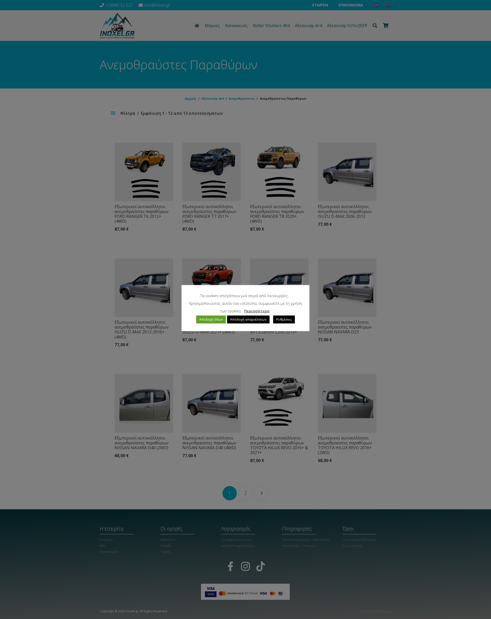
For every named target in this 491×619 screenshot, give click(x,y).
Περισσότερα (257, 310)
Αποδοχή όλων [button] (211, 319)
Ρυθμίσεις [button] (284, 319)
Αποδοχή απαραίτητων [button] (248, 319)
